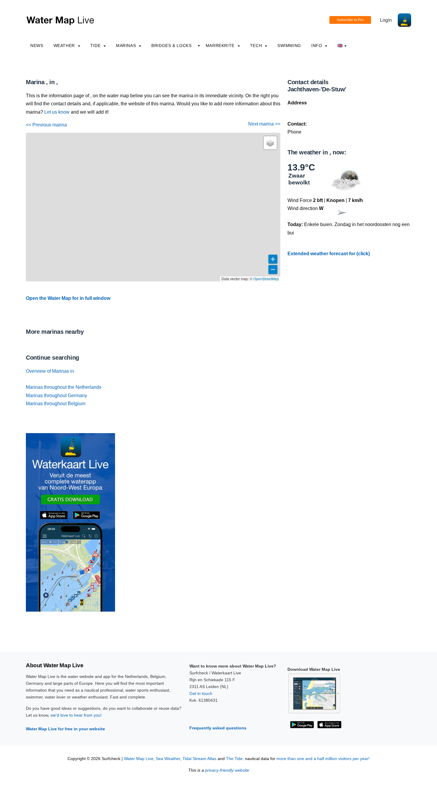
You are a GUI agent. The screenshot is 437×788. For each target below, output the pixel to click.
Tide (96, 45)
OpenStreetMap (266, 278)
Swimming (289, 45)
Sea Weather (168, 758)
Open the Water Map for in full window (68, 298)
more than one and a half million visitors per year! (323, 758)
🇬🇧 (340, 45)
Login (386, 20)
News (36, 45)
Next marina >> (264, 123)
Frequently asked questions (217, 728)
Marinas (126, 45)
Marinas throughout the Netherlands (63, 387)
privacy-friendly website (227, 770)
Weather (65, 45)
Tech (256, 45)
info (317, 45)
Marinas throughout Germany (56, 395)
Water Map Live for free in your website (65, 728)
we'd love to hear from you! (76, 715)
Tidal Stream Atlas (199, 758)
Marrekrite (221, 45)
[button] (270, 142)
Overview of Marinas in (50, 371)
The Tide (234, 758)
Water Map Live (138, 758)
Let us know (57, 112)
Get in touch (200, 693)
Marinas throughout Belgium (55, 403)
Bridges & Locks (171, 45)
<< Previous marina (46, 124)
